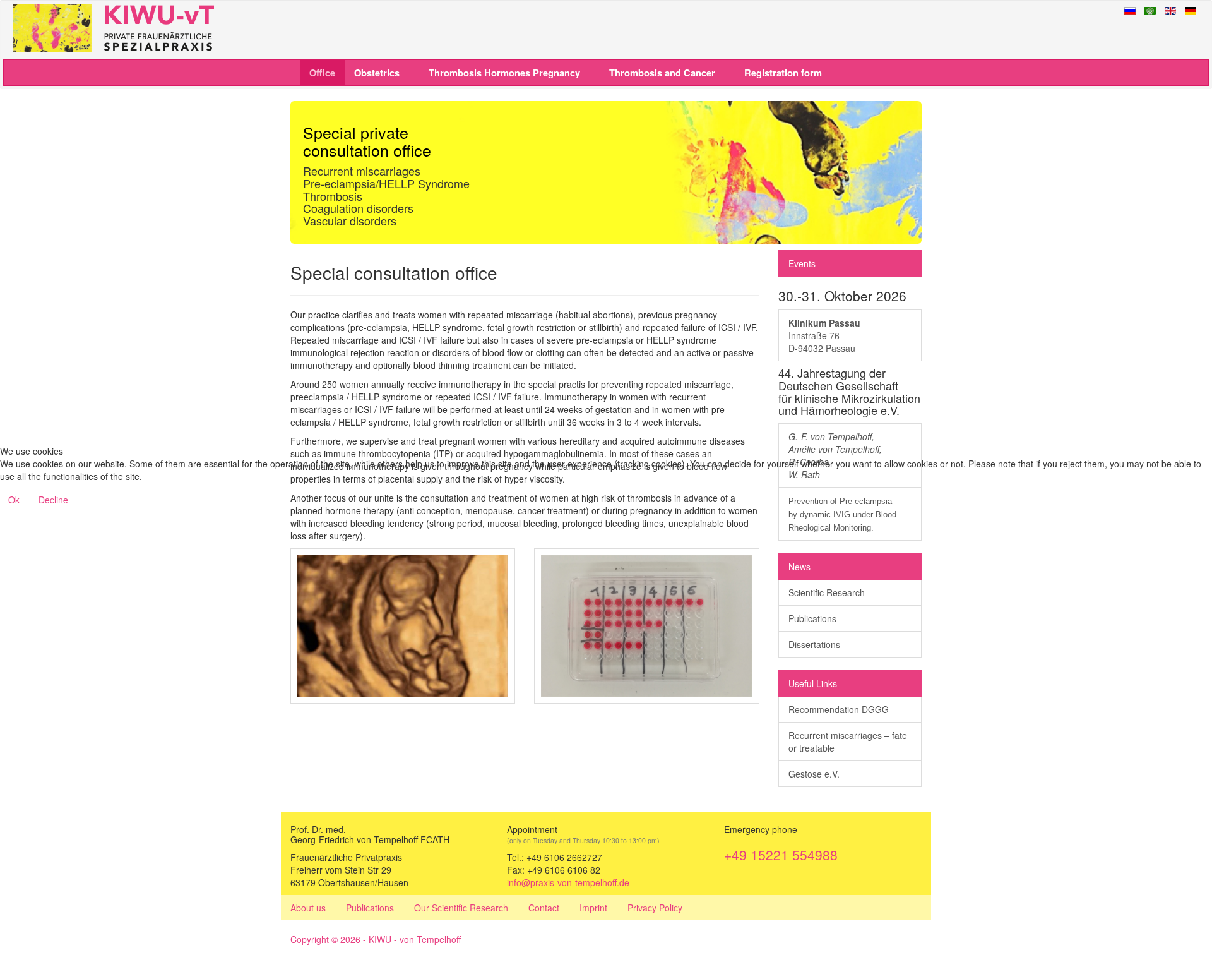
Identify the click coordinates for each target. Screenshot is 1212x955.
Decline (53, 499)
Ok (14, 499)
